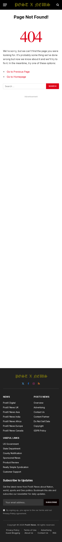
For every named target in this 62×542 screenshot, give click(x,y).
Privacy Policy (9, 513)
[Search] (57, 4)
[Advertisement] (31, 228)
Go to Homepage (16, 76)
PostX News (30, 525)
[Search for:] (24, 86)
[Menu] (5, 4)
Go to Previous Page (18, 71)
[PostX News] (32, 4)
